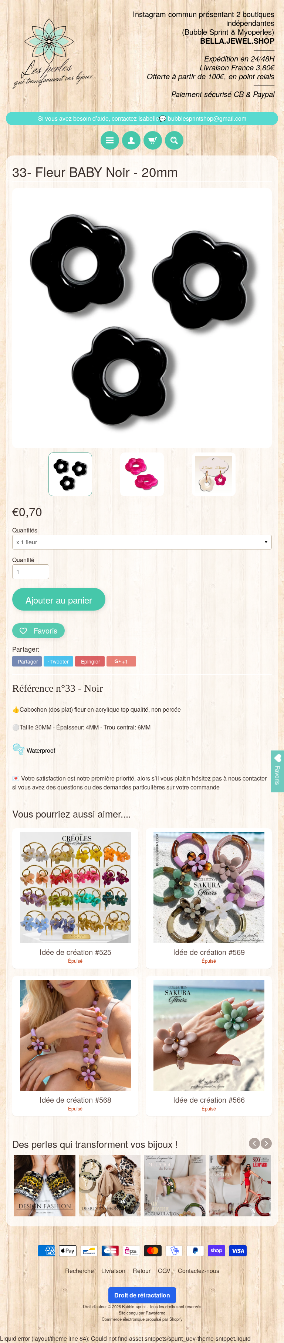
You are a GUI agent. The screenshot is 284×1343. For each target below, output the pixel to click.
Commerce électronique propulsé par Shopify (142, 1319)
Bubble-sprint (134, 1306)
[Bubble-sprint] (51, 54)
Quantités (24, 530)
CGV (164, 1270)
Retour (142, 1270)
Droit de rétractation (142, 1295)
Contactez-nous (198, 1270)
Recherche (79, 1270)
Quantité (23, 559)
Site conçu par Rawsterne (142, 1313)
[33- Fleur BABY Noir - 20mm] (70, 474)
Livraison (113, 1270)
